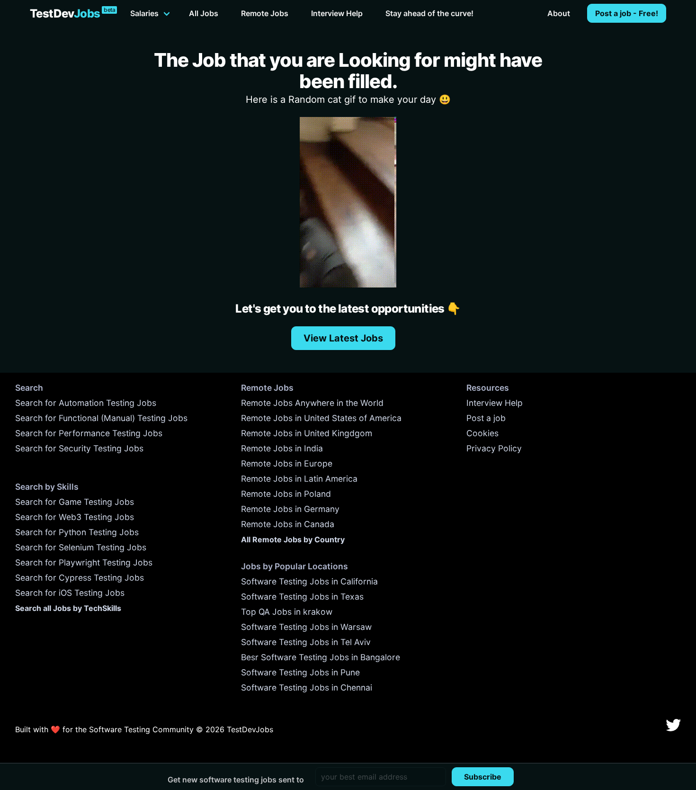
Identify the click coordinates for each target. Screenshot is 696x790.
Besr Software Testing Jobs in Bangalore (320, 657)
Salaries (144, 13)
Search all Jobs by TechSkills (68, 608)
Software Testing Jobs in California (309, 581)
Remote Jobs (264, 13)
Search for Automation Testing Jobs (85, 403)
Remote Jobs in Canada (287, 524)
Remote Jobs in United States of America (321, 418)
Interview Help (337, 13)
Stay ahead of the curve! (429, 13)
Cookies (482, 433)
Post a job (486, 418)
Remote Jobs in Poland (286, 494)
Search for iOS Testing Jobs (70, 593)
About (558, 13)
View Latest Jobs (343, 338)
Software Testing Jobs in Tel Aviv (306, 642)
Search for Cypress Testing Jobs (79, 578)
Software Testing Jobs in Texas (302, 596)
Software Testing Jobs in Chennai (306, 687)
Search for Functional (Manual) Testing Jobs (101, 418)
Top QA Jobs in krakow (286, 612)
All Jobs (203, 13)
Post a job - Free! (626, 13)
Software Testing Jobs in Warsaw (306, 627)
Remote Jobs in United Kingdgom (306, 433)
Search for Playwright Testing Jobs (83, 562)
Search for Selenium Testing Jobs (80, 547)
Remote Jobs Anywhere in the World (312, 403)
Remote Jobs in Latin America (299, 479)
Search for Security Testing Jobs (79, 448)
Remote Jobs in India (282, 448)
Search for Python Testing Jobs (77, 532)
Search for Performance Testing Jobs (88, 433)
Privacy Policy (494, 448)
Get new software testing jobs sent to (236, 779)
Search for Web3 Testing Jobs (74, 517)
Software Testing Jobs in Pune (300, 672)
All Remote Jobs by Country (293, 539)
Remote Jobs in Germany (290, 509)
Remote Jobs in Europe (286, 463)
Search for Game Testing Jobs (74, 502)
